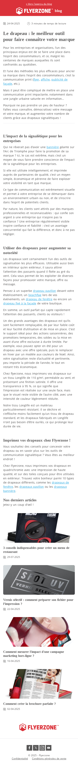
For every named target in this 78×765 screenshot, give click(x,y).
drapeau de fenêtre (39, 299)
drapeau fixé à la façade (19, 303)
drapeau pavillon (44, 291)
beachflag (34, 295)
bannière (53, 147)
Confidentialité (20, 758)
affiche (45, 79)
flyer (36, 79)
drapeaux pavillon (31, 487)
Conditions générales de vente (49, 758)
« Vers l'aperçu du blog (39, 4)
